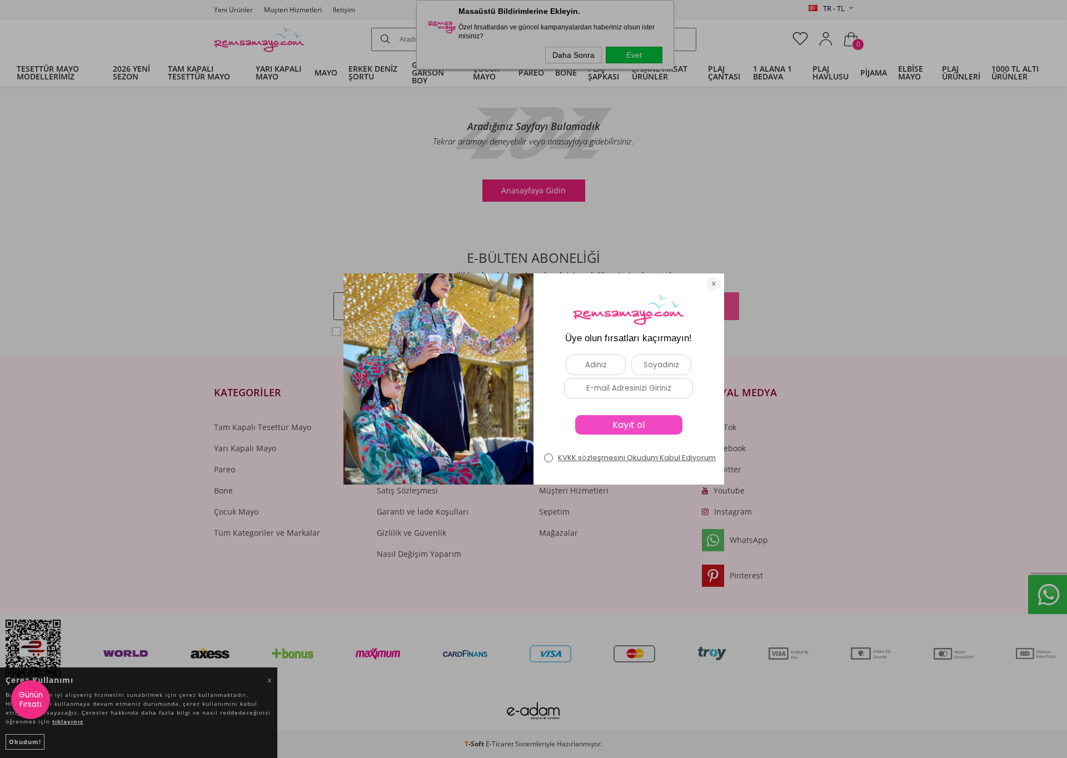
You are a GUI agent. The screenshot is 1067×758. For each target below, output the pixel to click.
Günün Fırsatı (31, 700)
